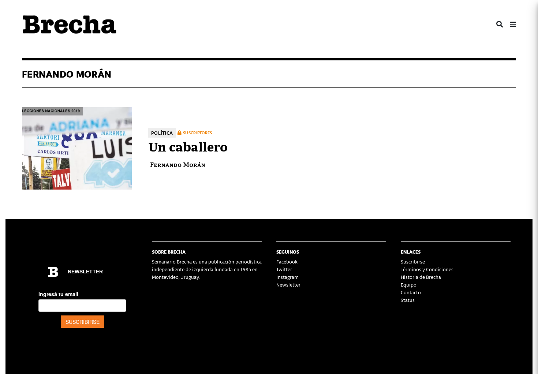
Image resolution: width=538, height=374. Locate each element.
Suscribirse (413, 261)
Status (408, 299)
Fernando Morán (177, 164)
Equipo (408, 284)
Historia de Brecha (421, 276)
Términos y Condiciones (427, 269)
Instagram (287, 276)
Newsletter (288, 284)
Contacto (411, 292)
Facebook (287, 261)
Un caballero (188, 145)
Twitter (284, 269)
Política (162, 132)
